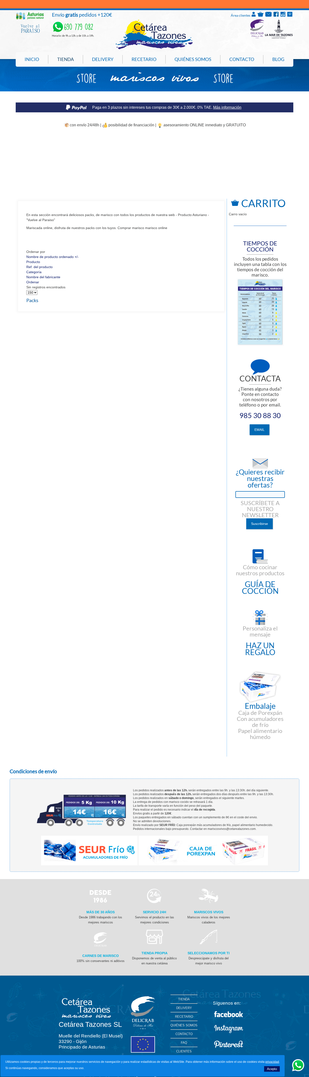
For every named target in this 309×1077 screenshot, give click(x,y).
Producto (33, 262)
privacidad (272, 1061)
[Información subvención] (143, 1051)
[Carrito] (260, 15)
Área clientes (241, 15)
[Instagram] (283, 15)
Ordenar (32, 282)
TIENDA (184, 999)
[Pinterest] (290, 15)
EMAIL (259, 430)
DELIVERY (184, 1008)
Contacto (241, 59)
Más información (227, 107)
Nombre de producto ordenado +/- (52, 257)
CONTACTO (184, 1034)
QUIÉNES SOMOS (183, 1025)
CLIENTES (184, 1051)
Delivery (102, 59)
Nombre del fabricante (43, 277)
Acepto (272, 1069)
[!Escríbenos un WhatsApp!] (298, 1070)
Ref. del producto (39, 267)
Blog (278, 59)
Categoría (34, 272)
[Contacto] (268, 15)
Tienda (65, 59)
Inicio (32, 59)
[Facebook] (276, 15)
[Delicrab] (100, 946)
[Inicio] (154, 48)
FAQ (184, 1042)
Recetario (144, 59)
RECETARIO (184, 1016)
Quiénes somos (193, 59)
